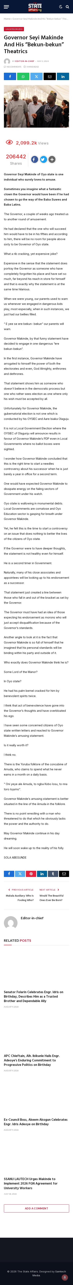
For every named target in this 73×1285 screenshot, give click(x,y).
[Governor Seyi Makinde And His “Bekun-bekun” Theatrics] (36, 106)
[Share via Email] (50, 76)
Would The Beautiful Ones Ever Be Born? (51, 898)
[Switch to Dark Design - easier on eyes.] (60, 7)
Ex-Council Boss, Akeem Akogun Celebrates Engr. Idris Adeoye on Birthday (36, 1122)
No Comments (14, 67)
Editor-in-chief (24, 61)
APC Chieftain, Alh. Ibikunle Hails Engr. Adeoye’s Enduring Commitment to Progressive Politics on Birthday (32, 1060)
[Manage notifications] (65, 1277)
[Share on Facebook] (10, 76)
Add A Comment (36, 1208)
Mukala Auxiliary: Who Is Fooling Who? (20, 898)
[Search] (67, 7)
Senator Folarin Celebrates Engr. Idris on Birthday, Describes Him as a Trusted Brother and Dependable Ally (33, 997)
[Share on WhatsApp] (23, 76)
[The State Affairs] (35, 7)
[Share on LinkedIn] (63, 76)
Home (7, 18)
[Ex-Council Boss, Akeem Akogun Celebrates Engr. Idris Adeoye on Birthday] (36, 1096)
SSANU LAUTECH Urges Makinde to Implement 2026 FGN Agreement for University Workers (31, 1184)
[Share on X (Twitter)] (36, 76)
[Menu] (6, 7)
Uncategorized (13, 29)
